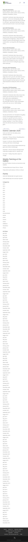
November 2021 (6, 329)
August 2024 (5, 273)
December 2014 (6, 477)
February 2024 (6, 283)
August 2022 (5, 314)
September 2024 (6, 270)
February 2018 (6, 404)
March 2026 (5, 239)
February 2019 (6, 383)
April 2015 (5, 468)
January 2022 (5, 325)
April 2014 (5, 493)
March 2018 (5, 402)
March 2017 (5, 422)
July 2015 (5, 462)
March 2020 (5, 362)
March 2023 (5, 302)
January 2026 (5, 243)
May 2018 (5, 398)
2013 (4, 184)
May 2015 (5, 466)
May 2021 (5, 339)
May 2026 (5, 235)
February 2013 (6, 520)
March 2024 (5, 281)
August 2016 (5, 437)
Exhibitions (5, 14)
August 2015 (5, 460)
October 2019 (6, 370)
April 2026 (5, 237)
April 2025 (5, 258)
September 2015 (6, 458)
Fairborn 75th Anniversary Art (11, 534)
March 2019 (5, 381)
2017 (4, 192)
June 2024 (5, 275)
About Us (10, 529)
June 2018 (5, 395)
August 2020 (5, 354)
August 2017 (5, 414)
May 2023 (5, 298)
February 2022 (6, 323)
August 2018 (5, 393)
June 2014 (5, 489)
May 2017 (5, 418)
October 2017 (6, 410)
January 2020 (5, 366)
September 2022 (6, 312)
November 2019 (6, 368)
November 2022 (6, 308)
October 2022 (6, 310)
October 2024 (6, 268)
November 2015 (6, 454)
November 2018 (6, 387)
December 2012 (6, 522)
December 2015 (6, 452)
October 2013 (6, 506)
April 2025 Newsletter (8, 28)
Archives (16, 532)
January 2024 (5, 285)
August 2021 (5, 335)
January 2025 (5, 264)
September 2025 (6, 250)
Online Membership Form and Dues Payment (13, 178)
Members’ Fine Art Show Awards (13, 531)
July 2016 (5, 439)
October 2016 (6, 433)
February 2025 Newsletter (9, 67)
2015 (4, 188)
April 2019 (5, 379)
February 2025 (6, 262)
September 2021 (6, 333)
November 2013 (6, 504)
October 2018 (6, 389)
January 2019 (5, 385)
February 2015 (6, 472)
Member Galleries (18, 529)
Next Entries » (22, 129)
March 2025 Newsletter (9, 48)
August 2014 (5, 485)
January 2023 (5, 306)
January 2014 (5, 500)
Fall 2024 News (6, 107)
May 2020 (5, 358)
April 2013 (5, 516)
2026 (4, 211)
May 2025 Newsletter (8, 9)
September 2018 (6, 391)
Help (21, 534)
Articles (12, 12)
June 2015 (5, 464)
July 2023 (5, 295)
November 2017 (6, 408)
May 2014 (5, 491)
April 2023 (5, 300)
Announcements (6, 12)
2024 (19, 88)
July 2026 (5, 233)
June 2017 (5, 416)
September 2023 (6, 291)
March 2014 (5, 495)
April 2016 (5, 443)
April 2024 (5, 279)
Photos (15, 14)
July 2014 (5, 487)
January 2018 (5, 406)
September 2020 (6, 352)
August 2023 (5, 293)
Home (5, 529)
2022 (4, 202)
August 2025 (5, 252)
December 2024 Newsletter (10, 87)
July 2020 (5, 356)
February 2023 (6, 304)
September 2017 (6, 412)
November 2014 (6, 479)
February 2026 (6, 241)
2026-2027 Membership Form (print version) (12, 176)
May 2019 (5, 377)
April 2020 (5, 360)
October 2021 (6, 331)
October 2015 (6, 456)
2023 (4, 205)
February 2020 (6, 364)
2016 (4, 190)
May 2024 (5, 277)
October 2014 (6, 481)
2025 (19, 11)
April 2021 (5, 341)
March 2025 (5, 260)
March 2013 (5, 518)
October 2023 (6, 289)
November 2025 (6, 245)
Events (22, 12)
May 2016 (5, 441)
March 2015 (5, 470)
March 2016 (5, 445)
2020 (4, 198)
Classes (19, 12)
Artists (15, 12)
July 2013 (5, 512)
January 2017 (5, 427)
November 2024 (6, 266)
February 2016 (6, 447)
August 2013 (5, 510)
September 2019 (6, 373)
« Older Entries (6, 129)
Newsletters (10, 14)
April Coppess (7, 11)
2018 (4, 194)
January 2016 (5, 450)
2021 (4, 200)
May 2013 (5, 514)
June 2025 (5, 254)
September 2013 (6, 508)
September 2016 (6, 435)
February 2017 (6, 425)
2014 (4, 186)
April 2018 (5, 400)
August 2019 (5, 375)
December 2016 (6, 429)
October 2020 (6, 350)
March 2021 (5, 343)
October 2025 (6, 248)
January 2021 (5, 348)
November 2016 (6, 431)
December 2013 (6, 502)
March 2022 (5, 320)
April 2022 (5, 318)
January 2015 (5, 475)
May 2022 (5, 316)
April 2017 (5, 420)
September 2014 (6, 483)
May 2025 (5, 256)
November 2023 (6, 287)
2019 (4, 196)
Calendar (10, 532)
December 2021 (6, 327)
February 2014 (6, 497)
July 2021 (5, 337)
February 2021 (6, 345)
